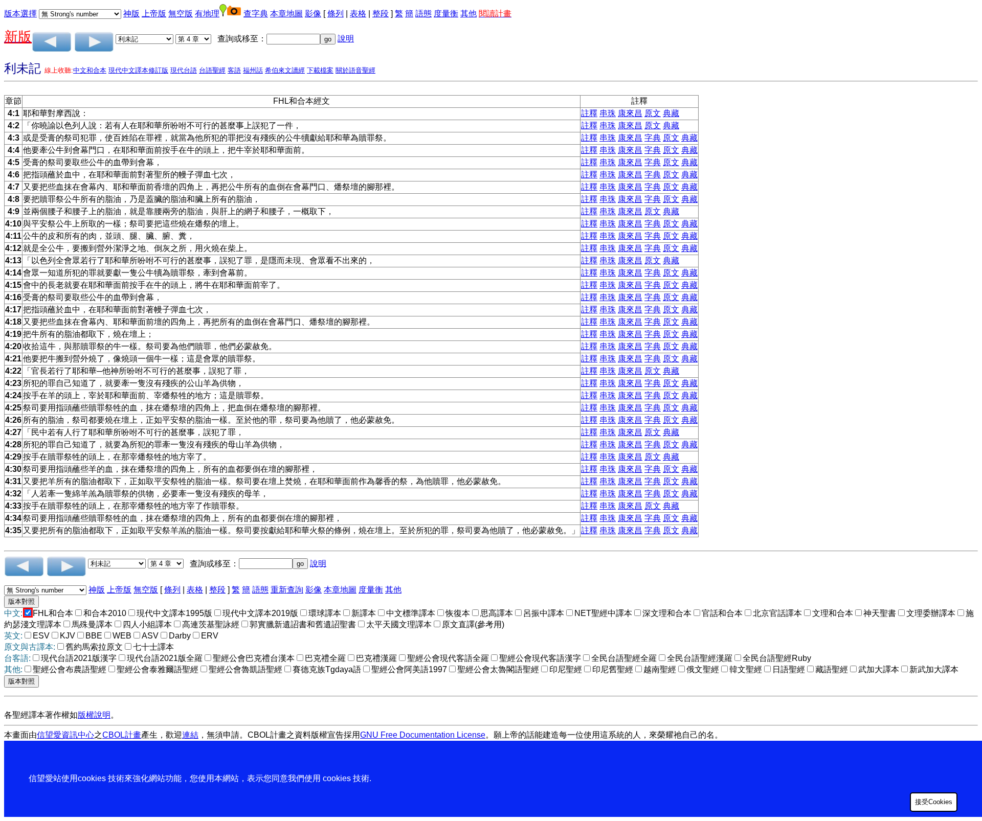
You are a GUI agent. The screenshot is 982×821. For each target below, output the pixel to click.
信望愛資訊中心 (65, 735)
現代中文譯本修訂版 (138, 70)
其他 (468, 13)
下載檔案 (320, 70)
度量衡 (446, 13)
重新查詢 (287, 589)
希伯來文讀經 (285, 70)
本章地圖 (286, 13)
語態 (423, 13)
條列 (335, 13)
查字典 (255, 13)
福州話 (253, 70)
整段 (380, 13)
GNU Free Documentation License (422, 735)
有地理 (207, 13)
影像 (313, 13)
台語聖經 (212, 70)
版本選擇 (20, 13)
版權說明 (94, 715)
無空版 (180, 13)
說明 (346, 38)
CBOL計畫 (121, 735)
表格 (358, 13)
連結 (190, 735)
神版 (131, 13)
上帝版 (154, 13)
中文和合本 (89, 70)
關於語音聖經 (355, 70)
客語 (234, 70)
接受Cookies (933, 802)
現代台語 (183, 70)
